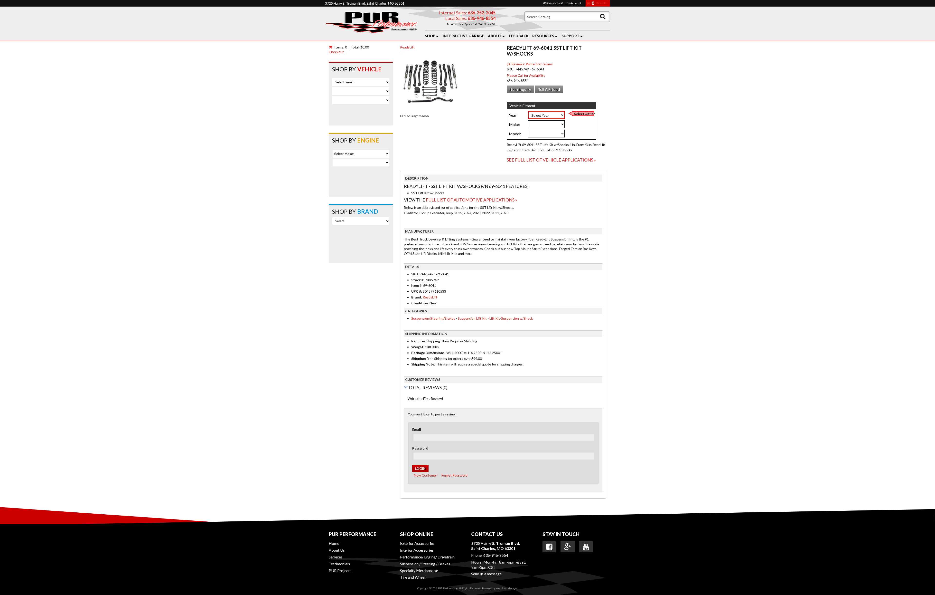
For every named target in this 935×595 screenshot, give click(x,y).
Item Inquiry (520, 89)
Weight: (417, 347)
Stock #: (418, 280)
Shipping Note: (423, 364)
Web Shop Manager (506, 588)
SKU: (511, 69)
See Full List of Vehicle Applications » (551, 160)
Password (420, 448)
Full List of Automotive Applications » (471, 199)
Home (334, 543)
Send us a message (486, 573)
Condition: (420, 303)
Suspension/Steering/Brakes (433, 318)
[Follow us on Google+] (567, 547)
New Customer (425, 475)
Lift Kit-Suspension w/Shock (511, 318)
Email (416, 429)
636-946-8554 (495, 555)
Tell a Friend (549, 89)
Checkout (336, 52)
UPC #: (417, 291)
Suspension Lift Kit (472, 318)
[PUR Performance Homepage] (371, 23)
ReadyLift (407, 47)
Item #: (417, 285)
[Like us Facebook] (549, 547)
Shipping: (418, 358)
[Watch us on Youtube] (586, 547)
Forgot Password (454, 475)
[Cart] (331, 47)
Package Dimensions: (428, 353)
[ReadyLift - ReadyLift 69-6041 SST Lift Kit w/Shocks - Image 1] (430, 82)
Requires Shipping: (426, 341)
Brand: (416, 297)
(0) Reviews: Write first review (530, 64)
